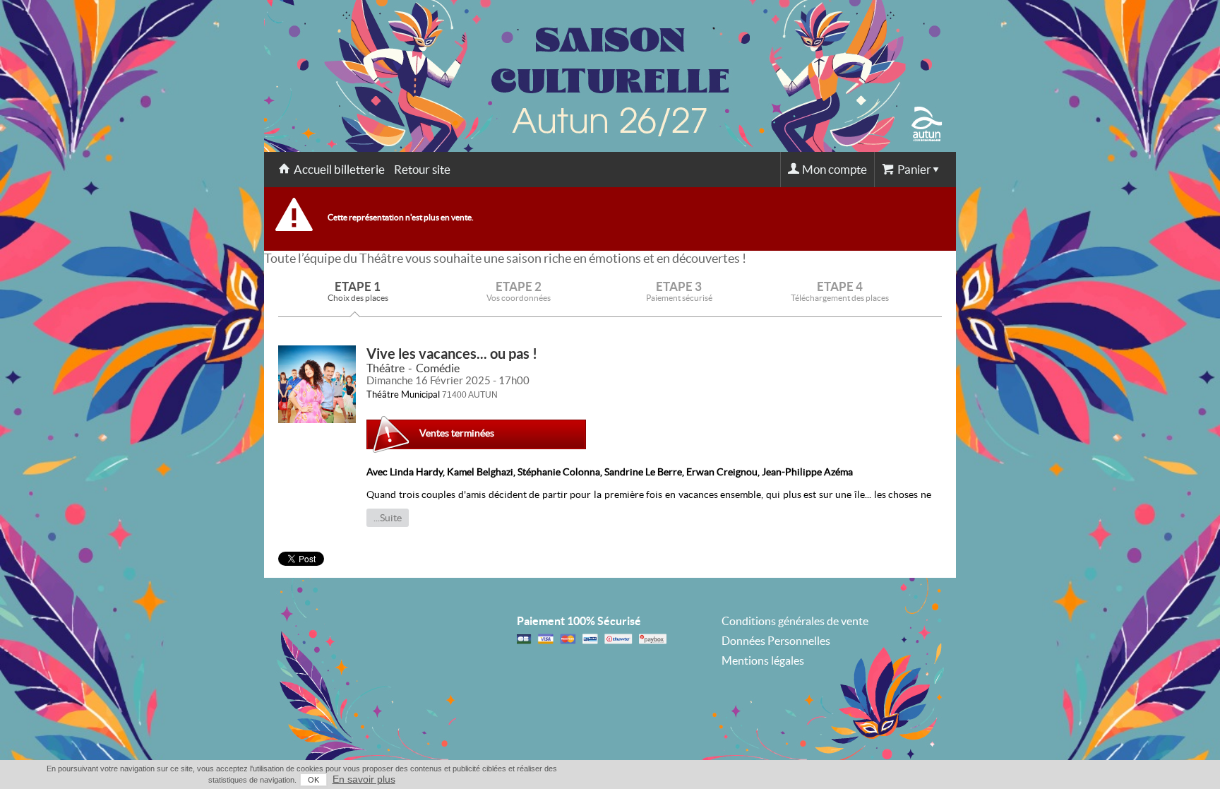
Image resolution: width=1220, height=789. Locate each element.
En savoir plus (364, 779)
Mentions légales (763, 660)
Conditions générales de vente (795, 621)
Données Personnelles (776, 640)
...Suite (387, 517)
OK (313, 780)
